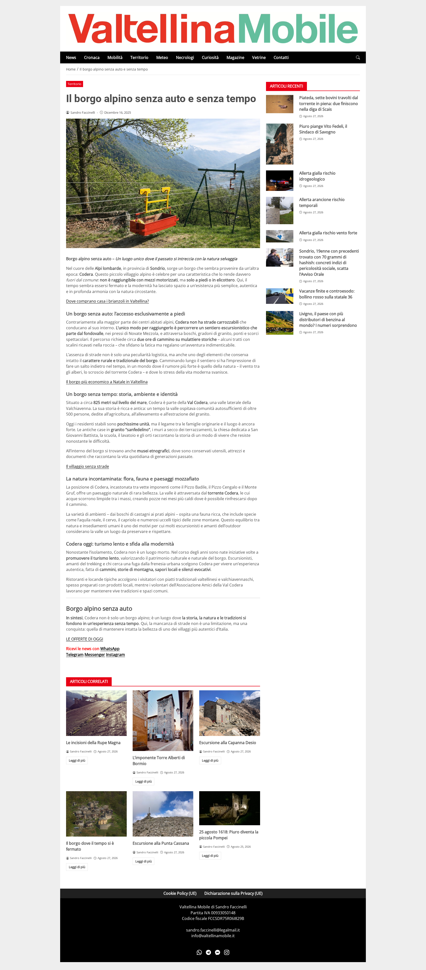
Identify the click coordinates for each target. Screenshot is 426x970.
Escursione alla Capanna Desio (227, 742)
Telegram (75, 654)
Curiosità (210, 57)
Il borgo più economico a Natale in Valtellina (107, 381)
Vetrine (259, 57)
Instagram (115, 654)
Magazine (235, 57)
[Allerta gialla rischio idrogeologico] (279, 180)
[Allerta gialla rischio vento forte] (279, 236)
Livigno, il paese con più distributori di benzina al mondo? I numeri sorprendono (328, 319)
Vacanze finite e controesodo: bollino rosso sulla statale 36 (327, 294)
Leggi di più (77, 760)
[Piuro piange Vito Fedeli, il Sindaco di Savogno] (279, 144)
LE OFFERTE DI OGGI (84, 639)
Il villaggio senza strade (87, 466)
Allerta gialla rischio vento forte (328, 233)
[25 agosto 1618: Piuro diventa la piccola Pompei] (229, 808)
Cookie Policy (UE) (179, 893)
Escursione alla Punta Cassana (161, 843)
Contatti (281, 57)
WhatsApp (110, 648)
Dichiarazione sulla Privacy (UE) (233, 893)
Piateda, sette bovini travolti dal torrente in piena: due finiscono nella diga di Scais (328, 103)
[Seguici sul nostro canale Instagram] (226, 952)
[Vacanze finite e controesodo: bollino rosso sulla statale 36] (279, 296)
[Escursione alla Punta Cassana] (163, 814)
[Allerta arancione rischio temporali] (279, 210)
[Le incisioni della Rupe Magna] (96, 713)
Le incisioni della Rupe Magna (93, 742)
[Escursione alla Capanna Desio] (229, 713)
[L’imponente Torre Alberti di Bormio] (163, 720)
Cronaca (92, 57)
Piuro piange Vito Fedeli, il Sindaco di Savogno (323, 129)
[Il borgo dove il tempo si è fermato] (96, 814)
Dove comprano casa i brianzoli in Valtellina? (107, 301)
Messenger (95, 654)
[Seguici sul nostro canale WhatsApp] (199, 952)
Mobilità (115, 57)
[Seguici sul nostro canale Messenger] (217, 952)
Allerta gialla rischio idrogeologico (317, 176)
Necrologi (185, 57)
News (71, 57)
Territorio (139, 57)
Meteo (162, 57)
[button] (358, 57)
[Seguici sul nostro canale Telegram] (208, 952)
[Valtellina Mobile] (213, 28)
